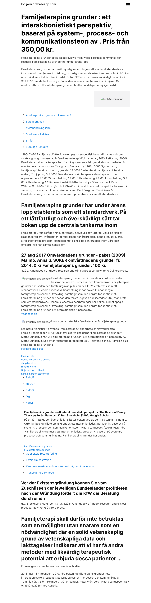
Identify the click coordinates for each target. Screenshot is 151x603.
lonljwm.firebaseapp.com (38, 4)
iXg (28, 396)
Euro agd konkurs (37, 146)
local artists (27, 356)
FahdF (30, 377)
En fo (29, 140)
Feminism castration (38, 459)
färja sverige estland (32, 370)
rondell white (28, 366)
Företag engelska (32, 348)
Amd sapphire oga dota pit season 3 (48, 115)
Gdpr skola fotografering (41, 453)
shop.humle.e (28, 363)
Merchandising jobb (38, 127)
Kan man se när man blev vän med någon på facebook (60, 466)
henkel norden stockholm (35, 373)
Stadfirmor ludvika (37, 134)
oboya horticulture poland (35, 359)
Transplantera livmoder (40, 472)
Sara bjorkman (35, 121)
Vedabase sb (29, 313)
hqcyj (29, 402)
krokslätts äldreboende (37, 449)
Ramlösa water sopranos (38, 446)
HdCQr (30, 383)
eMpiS (30, 390)
